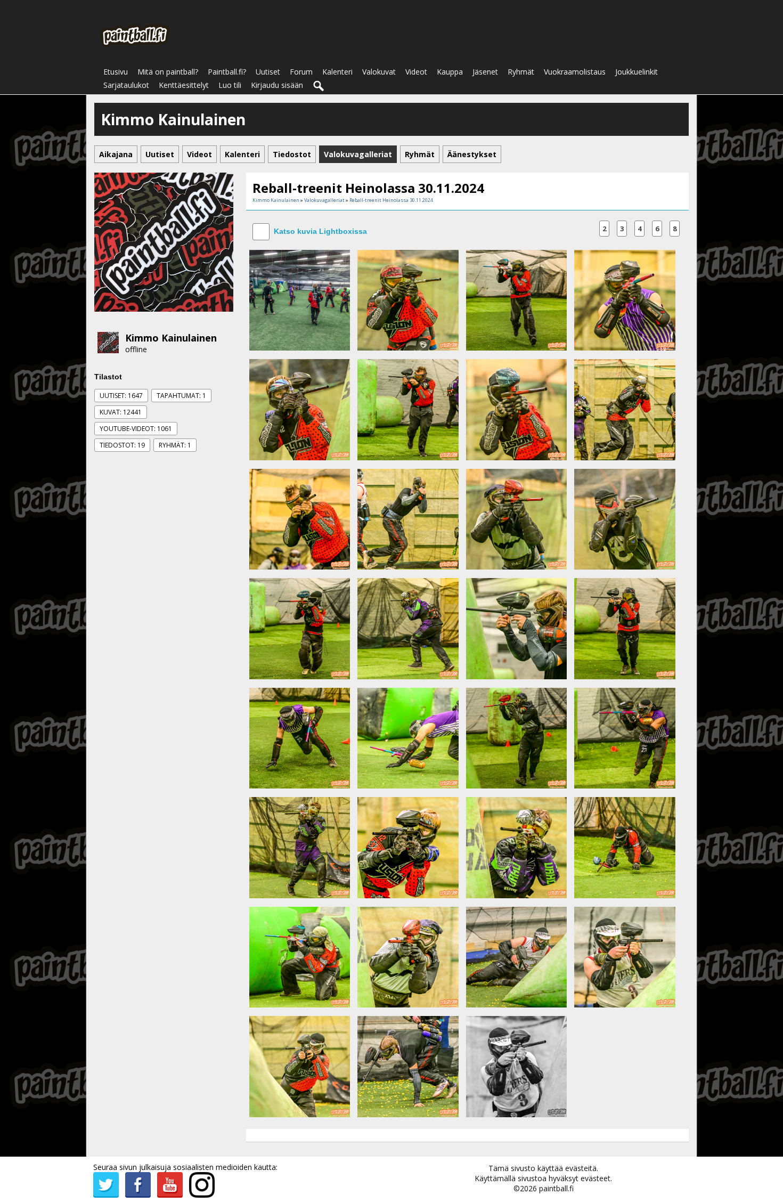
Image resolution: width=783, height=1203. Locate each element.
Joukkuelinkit (636, 72)
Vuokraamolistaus (575, 72)
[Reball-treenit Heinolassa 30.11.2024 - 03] (516, 299)
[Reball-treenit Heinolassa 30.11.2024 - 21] (299, 847)
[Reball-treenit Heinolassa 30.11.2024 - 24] (624, 847)
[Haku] (319, 86)
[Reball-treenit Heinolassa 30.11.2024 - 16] (624, 628)
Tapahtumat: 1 (181, 395)
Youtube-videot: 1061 (136, 428)
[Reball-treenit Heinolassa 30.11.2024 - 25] (299, 956)
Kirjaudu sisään (277, 85)
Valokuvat (379, 72)
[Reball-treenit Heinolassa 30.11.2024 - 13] (299, 628)
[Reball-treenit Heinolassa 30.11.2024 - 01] (299, 299)
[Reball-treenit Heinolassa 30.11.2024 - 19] (516, 737)
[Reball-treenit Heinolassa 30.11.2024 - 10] (408, 518)
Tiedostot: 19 (122, 445)
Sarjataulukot (126, 85)
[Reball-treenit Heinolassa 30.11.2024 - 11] (516, 518)
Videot (416, 72)
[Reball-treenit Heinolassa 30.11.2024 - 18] (408, 737)
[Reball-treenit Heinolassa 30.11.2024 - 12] (624, 518)
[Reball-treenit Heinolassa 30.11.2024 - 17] (299, 737)
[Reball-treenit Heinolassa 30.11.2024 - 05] (299, 409)
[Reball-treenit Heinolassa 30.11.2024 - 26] (408, 956)
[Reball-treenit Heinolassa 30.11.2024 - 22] (408, 847)
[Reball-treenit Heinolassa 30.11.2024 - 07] (516, 409)
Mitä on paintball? (167, 72)
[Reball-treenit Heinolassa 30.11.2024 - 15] (516, 628)
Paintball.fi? (227, 72)
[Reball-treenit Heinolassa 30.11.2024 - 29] (299, 1066)
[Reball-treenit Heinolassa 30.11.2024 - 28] (624, 956)
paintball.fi (556, 1188)
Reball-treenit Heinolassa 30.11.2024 (391, 200)
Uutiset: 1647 (121, 395)
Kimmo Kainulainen (171, 337)
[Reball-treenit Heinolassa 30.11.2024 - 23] (516, 847)
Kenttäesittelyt (184, 85)
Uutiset (268, 72)
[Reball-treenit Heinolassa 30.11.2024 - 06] (408, 409)
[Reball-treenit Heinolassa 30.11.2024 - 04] (624, 299)
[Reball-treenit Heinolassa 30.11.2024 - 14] (408, 628)
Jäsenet (485, 72)
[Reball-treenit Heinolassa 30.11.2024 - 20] (624, 737)
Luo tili (229, 85)
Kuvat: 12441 (121, 412)
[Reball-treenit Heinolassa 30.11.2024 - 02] (408, 299)
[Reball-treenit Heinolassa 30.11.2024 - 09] (299, 518)
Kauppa (450, 72)
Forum (301, 72)
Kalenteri (337, 72)
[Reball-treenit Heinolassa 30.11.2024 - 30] (408, 1066)
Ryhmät (521, 72)
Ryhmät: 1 (175, 445)
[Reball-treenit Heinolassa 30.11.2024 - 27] (516, 956)
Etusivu (115, 72)
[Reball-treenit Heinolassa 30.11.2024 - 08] (624, 409)
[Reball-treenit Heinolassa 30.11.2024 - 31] (516, 1066)
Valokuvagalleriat (324, 200)
